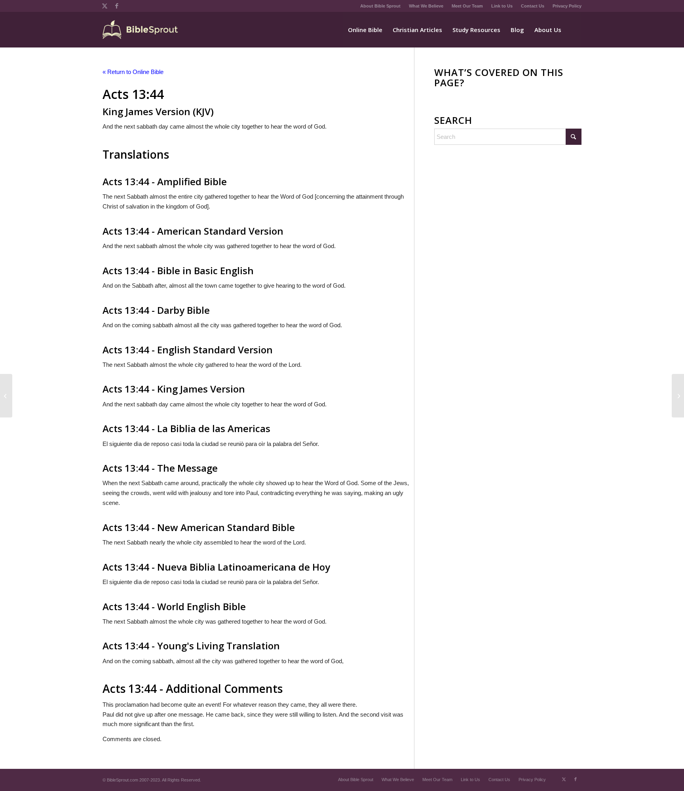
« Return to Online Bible (133, 71)
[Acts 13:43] (6, 395)
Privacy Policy (567, 6)
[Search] (573, 29)
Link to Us (502, 6)
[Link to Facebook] (117, 6)
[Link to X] (104, 6)
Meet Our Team (467, 6)
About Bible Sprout (380, 6)
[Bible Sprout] (141, 29)
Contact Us (532, 6)
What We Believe (426, 6)
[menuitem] (380, 6)
